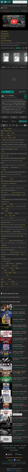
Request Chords (17, 414)
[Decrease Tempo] (2, 48)
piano (8, 67)
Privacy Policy (23, 445)
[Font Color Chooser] (4, 125)
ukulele (13, 67)
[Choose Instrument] (17, 67)
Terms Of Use (17, 445)
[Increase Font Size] (16, 125)
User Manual (21, 447)
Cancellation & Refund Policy (10, 447)
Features (11, 445)
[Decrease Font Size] (10, 125)
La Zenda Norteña (15, 6)
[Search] (25, 2)
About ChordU (5, 445)
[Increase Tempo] (8, 48)
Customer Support (14, 450)
